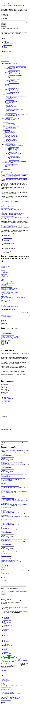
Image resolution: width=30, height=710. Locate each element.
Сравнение (11, 459)
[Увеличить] (15, 298)
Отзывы (3, 291)
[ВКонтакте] (1, 343)
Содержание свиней (14, 92)
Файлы (2, 294)
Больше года (6, 401)
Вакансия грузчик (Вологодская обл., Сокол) (17, 174)
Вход (4, 1)
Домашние (6, 629)
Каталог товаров (5, 61)
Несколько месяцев (8, 398)
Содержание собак (14, 160)
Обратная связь (7, 51)
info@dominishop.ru (22, 660)
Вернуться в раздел (5, 281)
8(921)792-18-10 (4, 679)
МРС (4, 623)
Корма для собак (13, 152)
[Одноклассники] (3, 343)
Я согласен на (14, 22)
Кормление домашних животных (17, 66)
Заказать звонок (22, 5)
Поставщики (6, 49)
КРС (4, 621)
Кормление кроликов (14, 70)
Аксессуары (4, 289)
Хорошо (3, 702)
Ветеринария (6, 618)
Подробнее (3, 458)
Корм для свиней (13, 90)
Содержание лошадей (14, 79)
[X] (7, 343)
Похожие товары (5, 292)
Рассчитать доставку (17, 338)
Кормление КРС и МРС (15, 73)
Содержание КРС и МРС (15, 75)
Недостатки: (4, 416)
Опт (4, 38)
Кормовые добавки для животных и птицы (11, 226)
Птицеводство (7, 620)
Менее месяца (6, 400)
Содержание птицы (14, 83)
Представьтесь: (4, 442)
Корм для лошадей (13, 77)
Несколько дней (7, 397)
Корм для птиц (13, 81)
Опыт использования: (6, 394)
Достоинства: (4, 403)
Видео (2, 296)
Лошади (5, 626)
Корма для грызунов (14, 147)
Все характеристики (6, 316)
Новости (5, 46)
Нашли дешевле (14, 337)
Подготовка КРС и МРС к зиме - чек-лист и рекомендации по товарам (11, 210)
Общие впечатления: (6, 429)
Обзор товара (4, 283)
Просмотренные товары (7, 604)
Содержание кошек (14, 156)
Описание (3, 287)
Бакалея (5, 630)
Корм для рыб (12, 87)
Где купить (6, 39)
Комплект (3, 285)
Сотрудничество (7, 45)
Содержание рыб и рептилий (16, 158)
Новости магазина (6, 200)
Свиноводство (7, 622)
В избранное (4, 460)
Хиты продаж (6, 169)
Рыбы (4, 627)
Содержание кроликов (14, 71)
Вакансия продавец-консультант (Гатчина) (16, 178)
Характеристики (5, 288)
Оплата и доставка (8, 43)
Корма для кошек (13, 148)
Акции (5, 41)
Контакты (5, 50)
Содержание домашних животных (17, 67)
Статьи (5, 47)
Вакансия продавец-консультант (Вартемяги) (17, 185)
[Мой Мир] (5, 343)
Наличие (3, 293)
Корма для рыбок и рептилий (16, 151)
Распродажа (6, 617)
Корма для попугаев (14, 149)
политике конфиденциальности (10, 699)
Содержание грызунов (15, 154)
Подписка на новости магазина (8, 193)
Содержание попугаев (14, 157)
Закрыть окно (4, 34)
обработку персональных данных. (17, 22)
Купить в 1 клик (14, 336)
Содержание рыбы (14, 88)
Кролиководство (7, 625)
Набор (2, 284)
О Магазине (6, 42)
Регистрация (6, 3)
